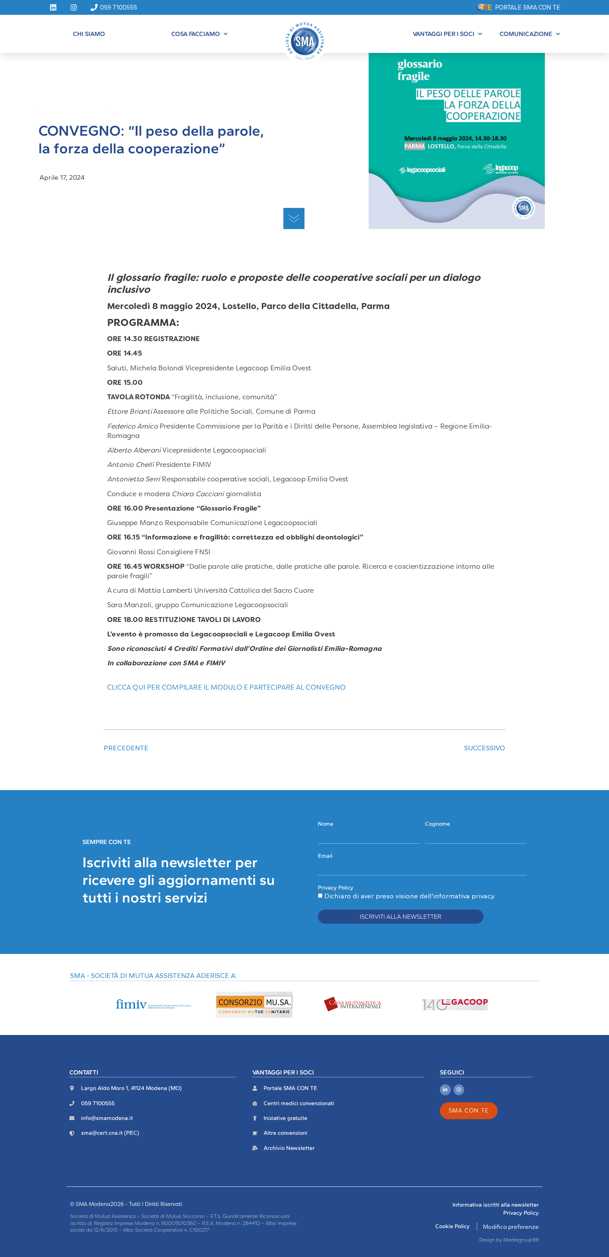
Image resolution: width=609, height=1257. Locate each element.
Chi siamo (89, 33)
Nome (325, 823)
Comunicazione (526, 33)
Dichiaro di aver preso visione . (409, 896)
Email (325, 855)
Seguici (452, 1072)
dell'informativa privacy (457, 896)
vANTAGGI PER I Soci (283, 1072)
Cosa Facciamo (195, 33)
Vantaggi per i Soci (443, 33)
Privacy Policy (335, 887)
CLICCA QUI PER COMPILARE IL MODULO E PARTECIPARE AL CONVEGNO (226, 687)
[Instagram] (459, 1089)
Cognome (437, 823)
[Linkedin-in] (445, 1089)
